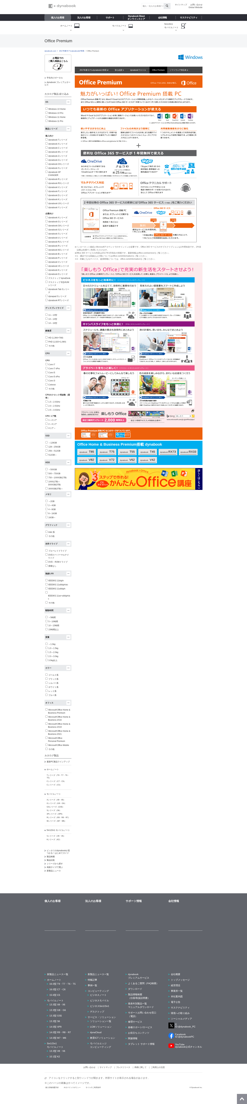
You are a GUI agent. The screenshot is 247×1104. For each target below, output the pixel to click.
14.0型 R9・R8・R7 (60, 1032)
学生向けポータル (55, 78)
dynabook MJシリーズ (58, 250)
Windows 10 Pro (55, 113)
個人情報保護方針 (52, 1087)
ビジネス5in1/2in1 (99, 1006)
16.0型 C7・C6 (57, 989)
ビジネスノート (98, 995)
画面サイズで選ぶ (55, 867)
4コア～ (52, 428)
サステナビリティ (188, 17)
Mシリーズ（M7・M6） (56, 821)
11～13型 (52, 315)
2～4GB (52, 505)
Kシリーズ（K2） (54, 839)
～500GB (52, 469)
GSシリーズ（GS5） (55, 807)
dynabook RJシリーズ (58, 242)
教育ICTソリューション (102, 1038)
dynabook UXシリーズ (58, 203)
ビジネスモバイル (99, 1000)
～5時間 (52, 617)
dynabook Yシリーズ (57, 207)
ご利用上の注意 (158, 1067)
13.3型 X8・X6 (57, 1004)
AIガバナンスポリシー (72, 1087)
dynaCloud (95, 1032)
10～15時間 (53, 625)
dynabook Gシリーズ (58, 160)
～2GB (51, 501)
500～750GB (54, 473)
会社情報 (162, 17)
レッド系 (52, 691)
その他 (51, 346)
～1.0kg (51, 644)
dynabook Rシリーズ (58, 179)
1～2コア (52, 420)
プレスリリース (123, 1067)
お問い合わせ (196, 5)
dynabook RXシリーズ (58, 183)
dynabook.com (50, 51)
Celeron (52, 385)
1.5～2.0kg (53, 652)
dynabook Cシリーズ (58, 148)
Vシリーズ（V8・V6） (56, 836)
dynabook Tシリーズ (57, 140)
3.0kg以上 (52, 660)
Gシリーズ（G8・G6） (56, 803)
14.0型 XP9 (55, 1026)
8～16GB (52, 513)
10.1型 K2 (54, 1056)
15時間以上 (53, 629)
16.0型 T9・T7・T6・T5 (62, 983)
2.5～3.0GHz (54, 410)
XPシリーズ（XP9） (55, 814)
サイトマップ (181, 5)
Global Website (195, 7)
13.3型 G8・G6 (57, 1010)
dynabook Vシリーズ (57, 187)
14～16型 (52, 323)
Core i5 (51, 372)
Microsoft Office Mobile (58, 745)
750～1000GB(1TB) (57, 477)
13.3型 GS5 (55, 1015)
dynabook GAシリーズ (58, 226)
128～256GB (54, 447)
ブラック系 (53, 679)
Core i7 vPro (54, 368)
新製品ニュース (54, 871)
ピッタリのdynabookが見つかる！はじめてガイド (58, 851)
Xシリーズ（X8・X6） (56, 800)
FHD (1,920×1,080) (57, 342)
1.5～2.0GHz (54, 402)
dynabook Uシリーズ (58, 238)
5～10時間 (53, 621)
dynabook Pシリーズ (57, 258)
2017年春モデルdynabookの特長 (93, 70)
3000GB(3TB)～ (55, 489)
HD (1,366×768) (55, 338)
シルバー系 (53, 683)
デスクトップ (97, 1011)
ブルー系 (52, 695)
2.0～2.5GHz (54, 406)
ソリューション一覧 (100, 1021)
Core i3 (51, 381)
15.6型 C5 (54, 995)
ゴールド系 (53, 675)
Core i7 (51, 364)
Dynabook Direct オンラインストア (136, 17)
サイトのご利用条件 (93, 1087)
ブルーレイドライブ (57, 551)
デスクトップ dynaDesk (59, 278)
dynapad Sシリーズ (57, 296)
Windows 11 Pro (55, 121)
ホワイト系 (53, 687)
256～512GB (54, 451)
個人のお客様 (57, 17)
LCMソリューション (101, 1026)
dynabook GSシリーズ (58, 164)
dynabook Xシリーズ (57, 144)
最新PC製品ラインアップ (58, 762)
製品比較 (51, 860)
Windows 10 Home (57, 109)
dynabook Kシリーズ (57, 199)
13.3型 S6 (54, 1021)
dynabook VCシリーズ (58, 266)
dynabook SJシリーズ (58, 230)
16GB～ (52, 517)
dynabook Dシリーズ (58, 195)
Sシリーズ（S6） (54, 810)
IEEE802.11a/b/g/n (56, 589)
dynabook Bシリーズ (57, 254)
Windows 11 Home (57, 117)
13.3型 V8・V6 (57, 1051)
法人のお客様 (83, 17)
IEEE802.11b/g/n (56, 580)
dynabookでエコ (137, 70)
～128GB (52, 443)
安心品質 (119, 70)
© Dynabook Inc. (196, 1087)
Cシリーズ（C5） (54, 785)
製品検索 (51, 856)
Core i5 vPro (54, 376)
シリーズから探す (55, 863)
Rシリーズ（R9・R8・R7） (58, 817)
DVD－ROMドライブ (58, 562)
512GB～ (52, 455)
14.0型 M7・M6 (57, 1038)
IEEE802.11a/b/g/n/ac (58, 584)
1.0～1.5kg (53, 648)
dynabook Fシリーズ (57, 191)
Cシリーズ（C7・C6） (56, 781)
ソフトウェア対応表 (178, 70)
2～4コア (52, 424)
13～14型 (52, 319)
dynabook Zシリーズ (57, 156)
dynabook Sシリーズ (57, 168)
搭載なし (52, 566)
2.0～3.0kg (53, 656)
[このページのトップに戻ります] (242, 1099)
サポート (110, 17)
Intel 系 (51, 532)
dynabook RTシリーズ (58, 300)
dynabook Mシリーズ (58, 152)
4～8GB (52, 509)
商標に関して (140, 1067)
